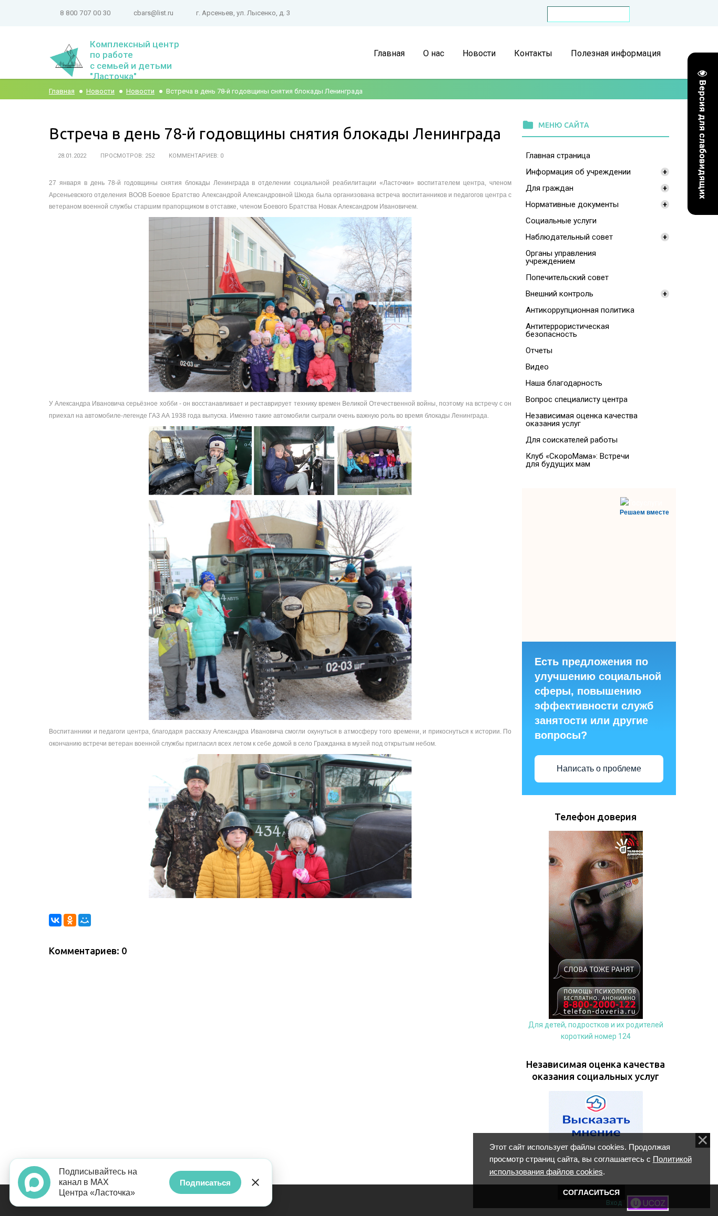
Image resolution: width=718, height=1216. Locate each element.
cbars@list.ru (153, 13)
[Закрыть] (255, 1182)
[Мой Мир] (84, 920)
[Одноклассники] (70, 920)
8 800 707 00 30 (85, 13)
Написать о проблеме (599, 768)
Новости (100, 91)
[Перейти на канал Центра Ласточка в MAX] (34, 1182)
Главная (62, 91)
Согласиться (591, 1192)
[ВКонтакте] (55, 920)
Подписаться (205, 1182)
